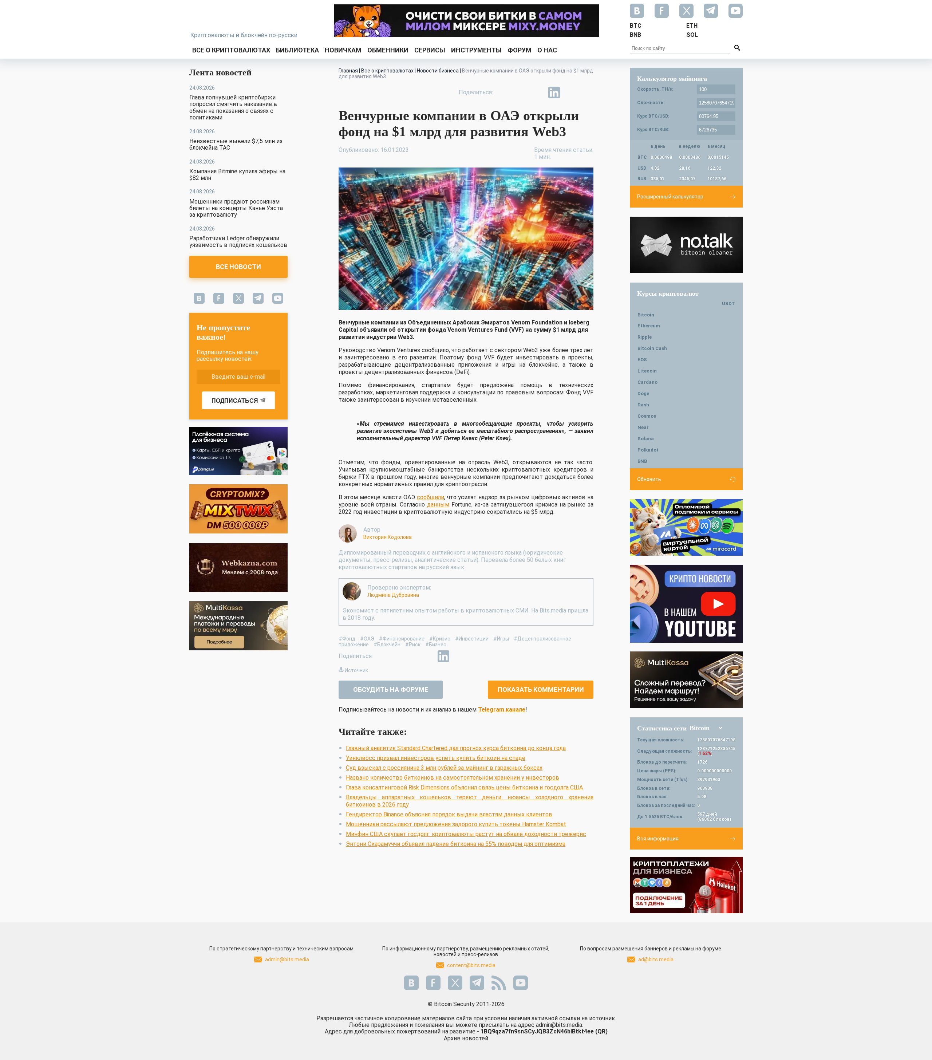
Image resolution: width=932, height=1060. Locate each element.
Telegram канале (501, 709)
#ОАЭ (367, 639)
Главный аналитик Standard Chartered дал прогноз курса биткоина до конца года (456, 748)
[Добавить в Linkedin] (554, 92)
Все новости (238, 267)
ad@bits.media (656, 959)
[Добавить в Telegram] (537, 92)
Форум (520, 50)
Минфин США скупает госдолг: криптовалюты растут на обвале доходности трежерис (466, 834)
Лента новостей (220, 72)
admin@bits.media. (559, 1024)
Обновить (649, 479)
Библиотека (297, 50)
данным (438, 504)
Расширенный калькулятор (670, 197)
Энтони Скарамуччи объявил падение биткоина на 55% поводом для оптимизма (455, 843)
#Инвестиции (472, 639)
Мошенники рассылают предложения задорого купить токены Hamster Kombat (456, 824)
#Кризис (439, 639)
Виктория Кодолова (387, 537)
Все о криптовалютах (231, 50)
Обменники (387, 50)
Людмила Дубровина (393, 595)
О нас (547, 50)
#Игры (501, 639)
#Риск (412, 644)
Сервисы (429, 50)
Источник (356, 670)
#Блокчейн (387, 644)
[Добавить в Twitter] (520, 92)
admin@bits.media (287, 959)
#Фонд (347, 639)
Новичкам (343, 50)
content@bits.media (471, 965)
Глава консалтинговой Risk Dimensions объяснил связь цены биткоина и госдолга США (464, 787)
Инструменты (476, 50)
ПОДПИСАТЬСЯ (235, 401)
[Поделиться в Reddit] (587, 92)
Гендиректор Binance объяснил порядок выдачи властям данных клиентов (449, 814)
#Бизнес (435, 644)
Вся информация (658, 839)
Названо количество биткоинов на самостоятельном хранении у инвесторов (452, 777)
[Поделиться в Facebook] (504, 92)
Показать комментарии (541, 689)
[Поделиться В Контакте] (571, 92)
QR (601, 1031)
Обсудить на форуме (390, 689)
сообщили (430, 497)
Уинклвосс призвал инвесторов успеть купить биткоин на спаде (435, 757)
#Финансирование (401, 639)
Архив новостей (466, 1038)
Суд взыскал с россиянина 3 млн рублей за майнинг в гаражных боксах (444, 767)
